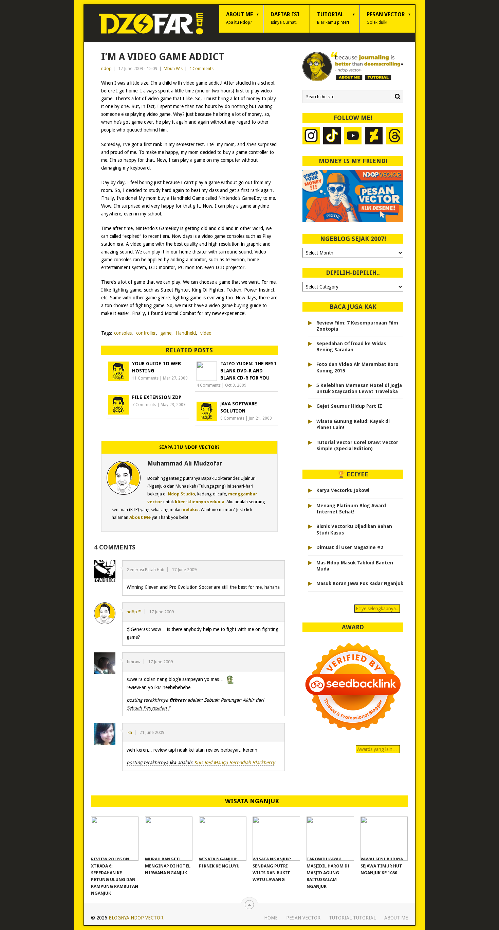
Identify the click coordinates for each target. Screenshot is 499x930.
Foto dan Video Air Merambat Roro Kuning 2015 (357, 367)
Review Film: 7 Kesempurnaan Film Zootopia (357, 326)
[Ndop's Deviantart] (374, 136)
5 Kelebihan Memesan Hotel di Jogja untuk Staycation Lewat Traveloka (359, 388)
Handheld (186, 333)
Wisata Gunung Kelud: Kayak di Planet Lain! (353, 424)
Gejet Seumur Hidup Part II (349, 406)
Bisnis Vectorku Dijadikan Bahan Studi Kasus (354, 529)
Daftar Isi (285, 18)
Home (271, 917)
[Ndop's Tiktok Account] (332, 136)
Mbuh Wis (173, 68)
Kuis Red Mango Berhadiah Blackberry (234, 762)
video (205, 333)
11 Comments (145, 378)
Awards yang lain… (378, 749)
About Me (239, 18)
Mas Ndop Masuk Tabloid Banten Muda (354, 566)
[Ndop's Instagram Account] (311, 136)
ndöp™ (134, 611)
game (165, 333)
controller (146, 333)
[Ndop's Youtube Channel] (353, 136)
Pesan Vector (386, 18)
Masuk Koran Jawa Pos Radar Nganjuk (359, 583)
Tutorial (333, 18)
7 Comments (144, 404)
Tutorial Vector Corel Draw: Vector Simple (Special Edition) (357, 445)
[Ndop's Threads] (395, 136)
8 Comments (232, 418)
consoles (123, 333)
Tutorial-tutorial (352, 917)
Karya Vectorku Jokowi (342, 490)
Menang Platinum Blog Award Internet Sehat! (351, 508)
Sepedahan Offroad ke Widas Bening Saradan (351, 346)
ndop (106, 68)
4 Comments (201, 68)
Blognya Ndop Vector (136, 917)
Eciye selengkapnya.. (377, 608)
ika (129, 732)
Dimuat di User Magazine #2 (349, 547)
